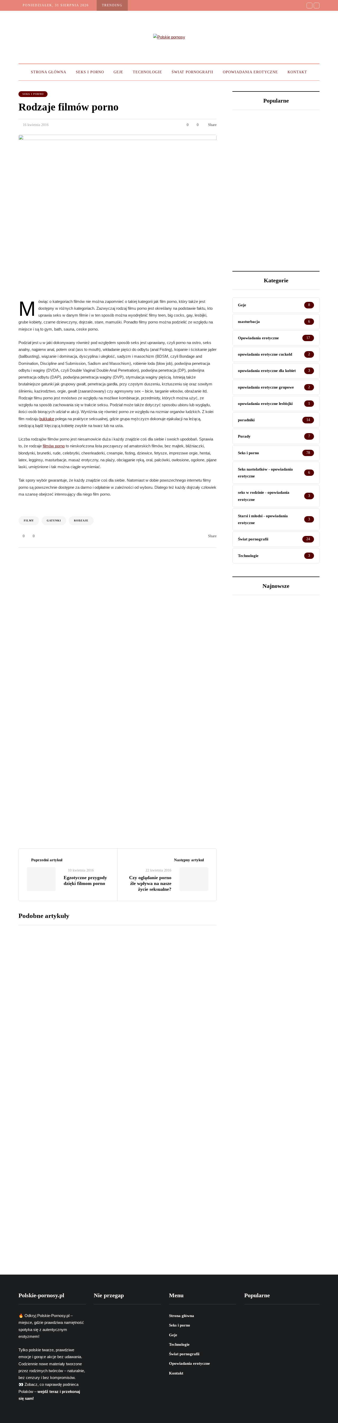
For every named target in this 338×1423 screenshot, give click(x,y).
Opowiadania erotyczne (250, 72)
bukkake (46, 419)
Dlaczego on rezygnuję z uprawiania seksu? (251, 221)
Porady (248, 740)
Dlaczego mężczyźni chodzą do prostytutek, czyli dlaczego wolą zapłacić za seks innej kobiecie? (298, 147)
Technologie (147, 72)
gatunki (54, 520)
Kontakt (297, 72)
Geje (118, 72)
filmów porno (54, 446)
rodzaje (81, 520)
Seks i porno (90, 72)
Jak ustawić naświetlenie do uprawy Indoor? (249, 138)
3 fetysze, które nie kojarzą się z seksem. (297, 221)
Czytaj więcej (132, 963)
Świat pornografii (192, 72)
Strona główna (48, 72)
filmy (29, 520)
